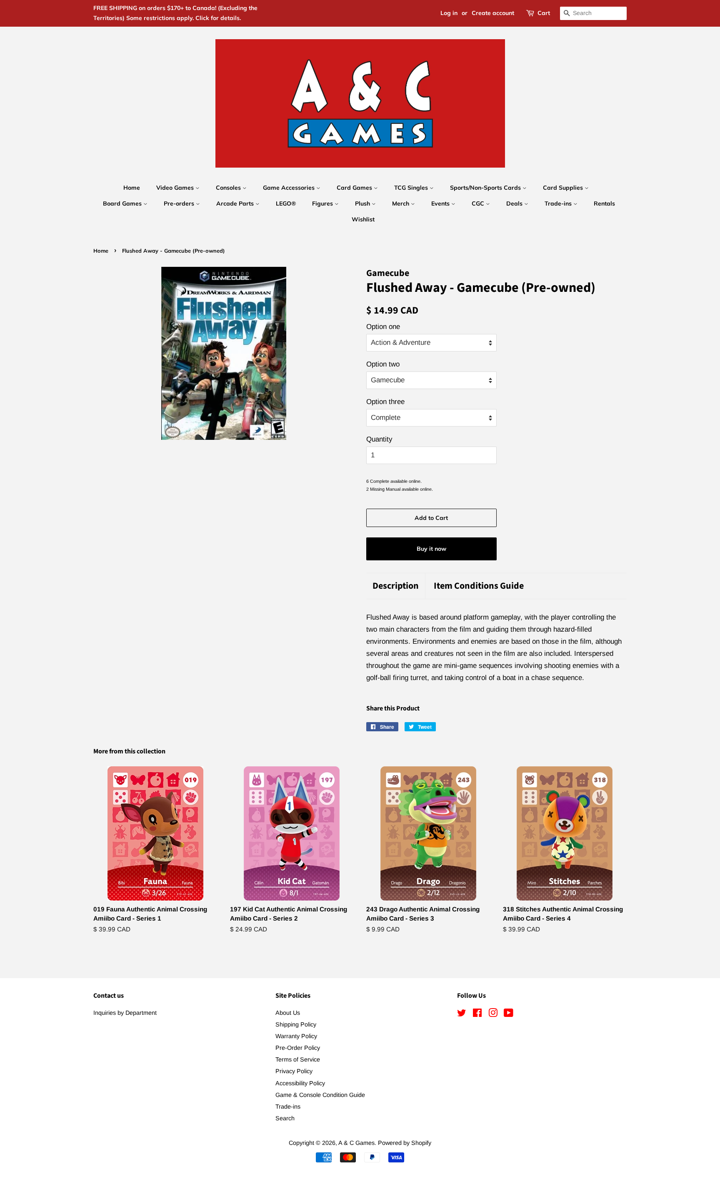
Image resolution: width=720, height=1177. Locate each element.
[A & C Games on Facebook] (477, 1014)
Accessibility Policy (300, 1083)
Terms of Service (297, 1059)
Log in (449, 13)
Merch (401, 203)
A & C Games (356, 1142)
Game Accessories (289, 187)
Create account (493, 13)
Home (131, 187)
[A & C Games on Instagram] (493, 1014)
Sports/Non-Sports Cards (486, 187)
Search (285, 1118)
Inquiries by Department (125, 1012)
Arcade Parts (235, 203)
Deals (515, 203)
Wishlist (363, 219)
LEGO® (286, 203)
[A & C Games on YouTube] (508, 1014)
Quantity (379, 439)
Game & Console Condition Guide (320, 1095)
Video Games (175, 187)
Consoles (229, 187)
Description (395, 586)
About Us (287, 1012)
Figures (323, 203)
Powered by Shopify (404, 1142)
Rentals (604, 203)
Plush (363, 203)
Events (441, 203)
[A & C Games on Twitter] (461, 1014)
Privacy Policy (293, 1071)
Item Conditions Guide (479, 586)
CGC (479, 203)
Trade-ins (559, 203)
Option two (383, 364)
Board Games (123, 203)
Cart (544, 13)
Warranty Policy (296, 1036)
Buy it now (431, 548)
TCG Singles (412, 187)
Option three (385, 402)
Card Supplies (564, 187)
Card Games (355, 187)
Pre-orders (180, 203)
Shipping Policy (295, 1024)
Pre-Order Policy (297, 1047)
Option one (383, 327)
